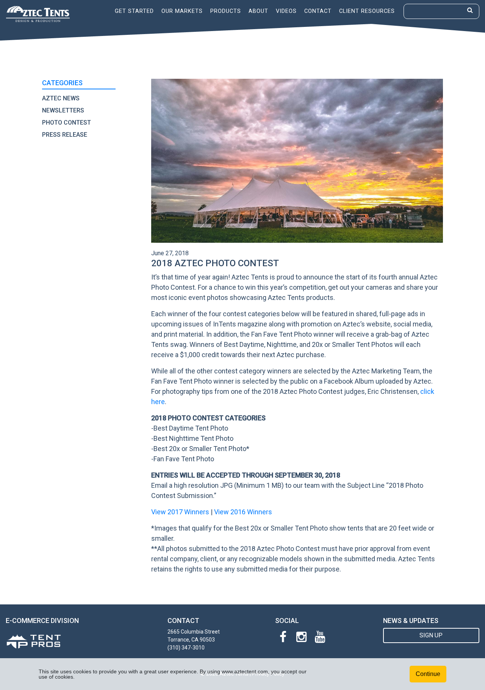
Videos (286, 11)
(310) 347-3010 (186, 648)
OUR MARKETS (182, 11)
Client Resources (367, 11)
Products (225, 11)
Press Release (64, 134)
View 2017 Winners (180, 512)
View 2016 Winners (243, 512)
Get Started (134, 11)
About (258, 11)
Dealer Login (374, 28)
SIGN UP (431, 635)
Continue (428, 674)
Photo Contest (66, 122)
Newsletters (63, 110)
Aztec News (61, 98)
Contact (318, 11)
